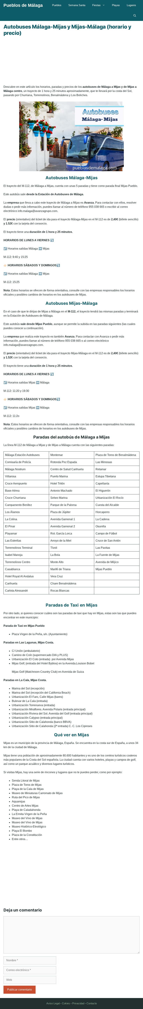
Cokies (66, 1003)
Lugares (131, 5)
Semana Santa (76, 5)
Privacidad (78, 1003)
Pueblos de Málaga (23, 5)
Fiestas (96, 5)
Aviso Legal (53, 1003)
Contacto (91, 1003)
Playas (116, 5)
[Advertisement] (71, 60)
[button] (135, 15)
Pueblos (56, 5)
